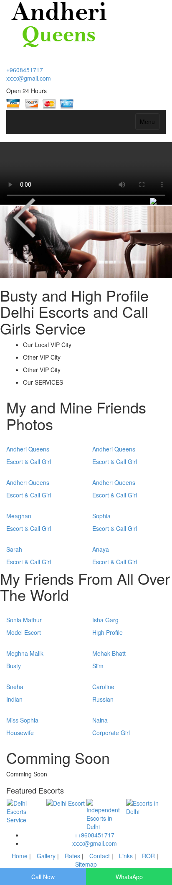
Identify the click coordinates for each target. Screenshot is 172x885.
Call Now (43, 876)
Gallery (46, 856)
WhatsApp (129, 876)
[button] (13, 242)
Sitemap (86, 864)
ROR (149, 856)
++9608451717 (94, 835)
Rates (72, 856)
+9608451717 (24, 70)
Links (126, 856)
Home (20, 856)
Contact (99, 856)
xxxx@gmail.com (28, 78)
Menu (147, 121)
